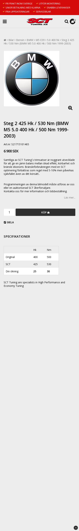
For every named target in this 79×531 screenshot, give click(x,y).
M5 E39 (40, 40)
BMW (30, 40)
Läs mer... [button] (69, 197)
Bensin (20, 40)
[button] (73, 21)
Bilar (11, 40)
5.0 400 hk (53, 40)
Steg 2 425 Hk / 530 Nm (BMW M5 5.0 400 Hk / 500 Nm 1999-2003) (39, 41)
